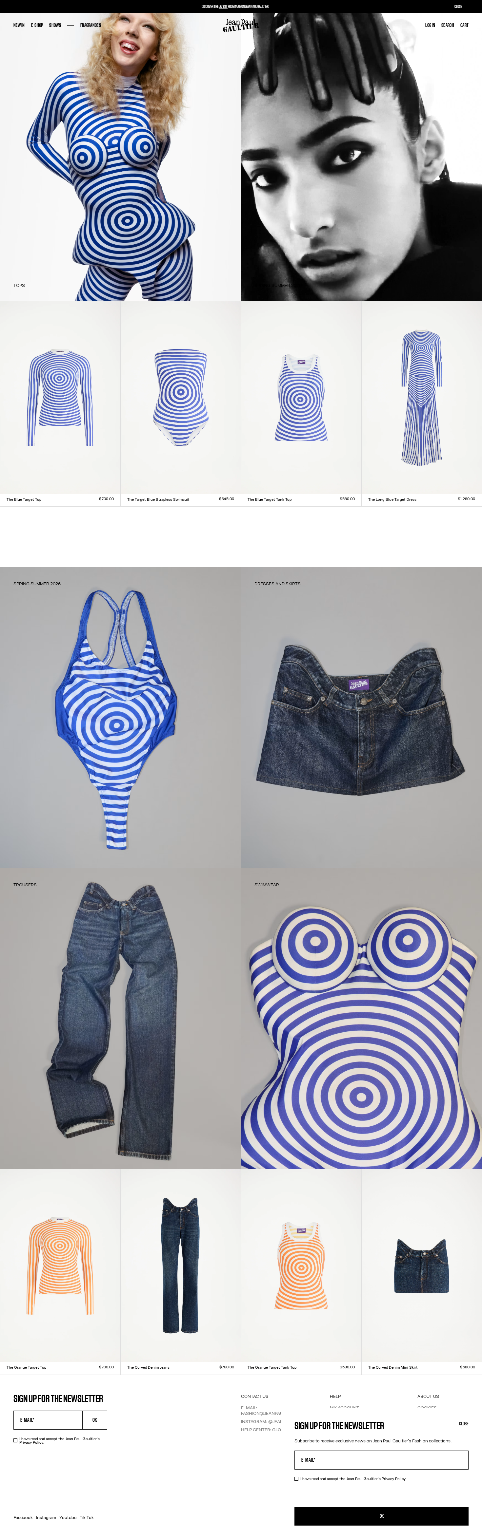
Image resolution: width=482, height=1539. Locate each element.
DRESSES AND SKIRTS (277, 583)
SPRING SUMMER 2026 (278, 285)
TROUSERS (25, 884)
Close (464, 1423)
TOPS (19, 285)
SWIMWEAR (266, 884)
